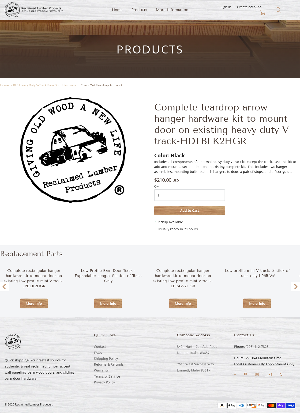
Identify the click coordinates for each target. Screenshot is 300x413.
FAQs (98, 352)
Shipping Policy (106, 358)
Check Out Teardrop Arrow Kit (101, 85)
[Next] (295, 286)
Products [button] (139, 10)
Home (117, 10)
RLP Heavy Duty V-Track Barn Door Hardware (44, 85)
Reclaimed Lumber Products (33, 404)
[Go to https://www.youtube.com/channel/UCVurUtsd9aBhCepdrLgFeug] (270, 375)
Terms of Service (107, 376)
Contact (100, 346)
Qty (156, 186)
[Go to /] (34, 9)
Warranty (101, 370)
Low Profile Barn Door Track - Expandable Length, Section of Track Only (108, 275)
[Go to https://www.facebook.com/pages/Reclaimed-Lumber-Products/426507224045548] (235, 375)
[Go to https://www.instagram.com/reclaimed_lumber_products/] (257, 375)
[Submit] (278, 10)
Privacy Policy (104, 382)
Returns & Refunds (109, 364)
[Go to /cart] (235, 12)
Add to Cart (189, 210)
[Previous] (4, 286)
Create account (249, 7)
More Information (172, 10)
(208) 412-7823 (257, 346)
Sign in (226, 7)
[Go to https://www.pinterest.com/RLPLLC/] (246, 375)
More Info (34, 304)
